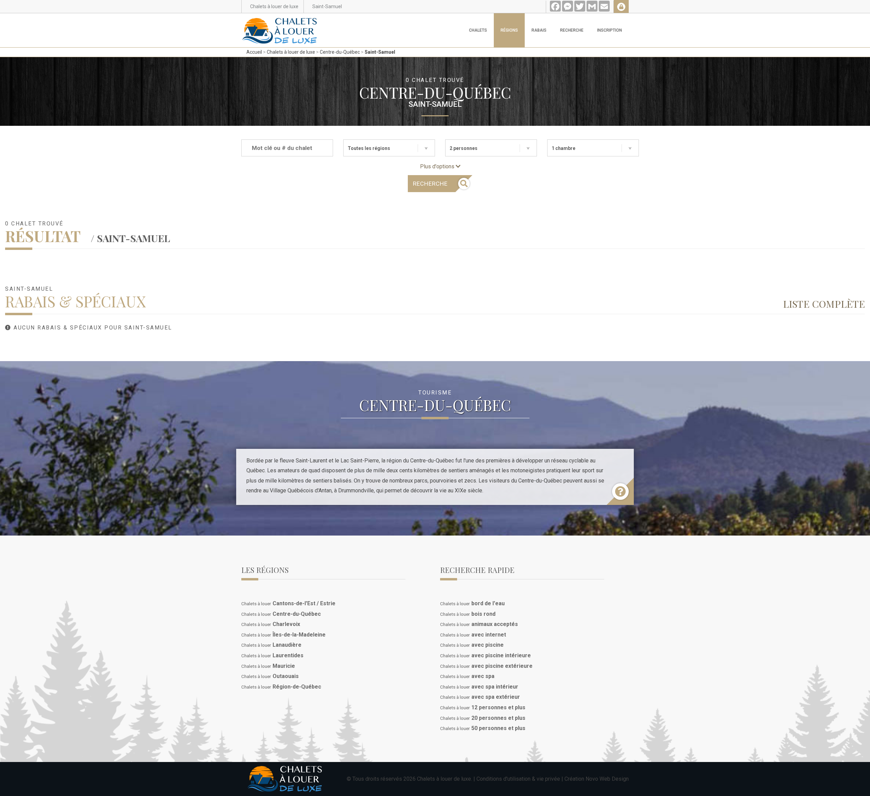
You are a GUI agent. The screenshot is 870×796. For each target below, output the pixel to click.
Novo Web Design (607, 779)
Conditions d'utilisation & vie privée (518, 779)
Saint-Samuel (380, 52)
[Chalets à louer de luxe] (279, 21)
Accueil (254, 52)
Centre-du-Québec (340, 52)
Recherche (572, 30)
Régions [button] (509, 30)
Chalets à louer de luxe (291, 52)
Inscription (609, 30)
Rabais (539, 30)
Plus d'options (438, 166)
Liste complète (824, 303)
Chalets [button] (478, 30)
